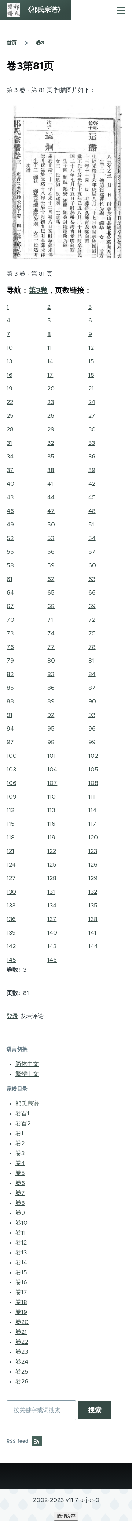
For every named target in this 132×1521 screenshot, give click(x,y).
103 (11, 769)
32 (50, 443)
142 (11, 946)
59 (51, 565)
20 (51, 389)
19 (9, 389)
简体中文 (27, 1064)
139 (11, 933)
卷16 (21, 1282)
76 (10, 647)
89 (51, 701)
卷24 (21, 1362)
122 (51, 851)
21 (91, 389)
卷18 (21, 1302)
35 (50, 457)
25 (10, 416)
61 (9, 579)
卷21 (21, 1332)
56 (51, 552)
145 (11, 960)
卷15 (21, 1272)
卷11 (20, 1233)
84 (92, 674)
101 (51, 756)
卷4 (20, 1163)
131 (51, 892)
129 (93, 878)
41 (50, 484)
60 (92, 565)
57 (92, 552)
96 (92, 729)
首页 (12, 43)
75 (92, 633)
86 (51, 688)
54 (92, 538)
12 (91, 348)
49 (10, 525)
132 (92, 892)
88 (10, 701)
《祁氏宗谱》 (44, 10)
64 (10, 593)
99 (92, 742)
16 (9, 375)
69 (92, 606)
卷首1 (22, 1114)
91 (9, 715)
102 (93, 756)
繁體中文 (27, 1074)
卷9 (20, 1213)
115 (11, 824)
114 (92, 810)
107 (52, 783)
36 (91, 457)
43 (10, 497)
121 (10, 851)
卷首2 (22, 1124)
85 (10, 688)
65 (51, 593)
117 (92, 824)
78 (92, 647)
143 (51, 946)
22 (10, 402)
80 (51, 661)
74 (51, 633)
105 (93, 769)
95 (51, 729)
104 (52, 769)
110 (51, 797)
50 (51, 525)
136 (11, 919)
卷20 (22, 1322)
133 (11, 905)
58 (10, 565)
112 (10, 810)
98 (51, 742)
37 (10, 470)
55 (10, 552)
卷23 (21, 1352)
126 (93, 865)
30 (92, 429)
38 (50, 470)
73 (10, 633)
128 (51, 878)
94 (10, 729)
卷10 (21, 1223)
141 (92, 933)
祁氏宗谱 (27, 1104)
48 (92, 511)
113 (51, 810)
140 (52, 933)
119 (51, 837)
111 (91, 797)
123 (92, 851)
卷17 (21, 1292)
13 (9, 361)
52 (10, 538)
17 (50, 375)
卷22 (21, 1342)
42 (91, 484)
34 (10, 457)
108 (93, 783)
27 (91, 416)
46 (10, 511)
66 (92, 593)
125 (51, 865)
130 (11, 892)
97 (10, 742)
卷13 (21, 1253)
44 (51, 497)
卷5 (20, 1173)
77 (51, 647)
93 (91, 715)
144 (93, 946)
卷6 (20, 1183)
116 (51, 824)
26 (50, 416)
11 (49, 348)
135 (93, 905)
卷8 (20, 1203)
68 (51, 606)
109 (11, 797)
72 (91, 620)
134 (51, 905)
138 (93, 919)
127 (11, 878)
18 (91, 375)
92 (50, 715)
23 (50, 402)
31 (9, 443)
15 (91, 361)
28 (10, 429)
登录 (12, 1016)
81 (91, 661)
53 (50, 538)
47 (51, 511)
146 (52, 960)
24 (91, 402)
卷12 (21, 1243)
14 (50, 361)
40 (10, 484)
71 (50, 620)
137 (51, 919)
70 (10, 620)
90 (92, 701)
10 (10, 348)
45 (92, 497)
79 (10, 661)
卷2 (20, 1143)
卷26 (21, 1382)
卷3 (40, 43)
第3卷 (38, 290)
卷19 (21, 1312)
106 (11, 783)
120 (93, 837)
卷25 (21, 1372)
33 (91, 443)
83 (50, 674)
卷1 (19, 1133)
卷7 (20, 1193)
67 (10, 606)
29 (50, 429)
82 (10, 674)
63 (91, 579)
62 (50, 579)
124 (11, 865)
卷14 (21, 1262)
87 (92, 688)
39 (91, 470)
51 (91, 525)
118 (11, 837)
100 (12, 756)
